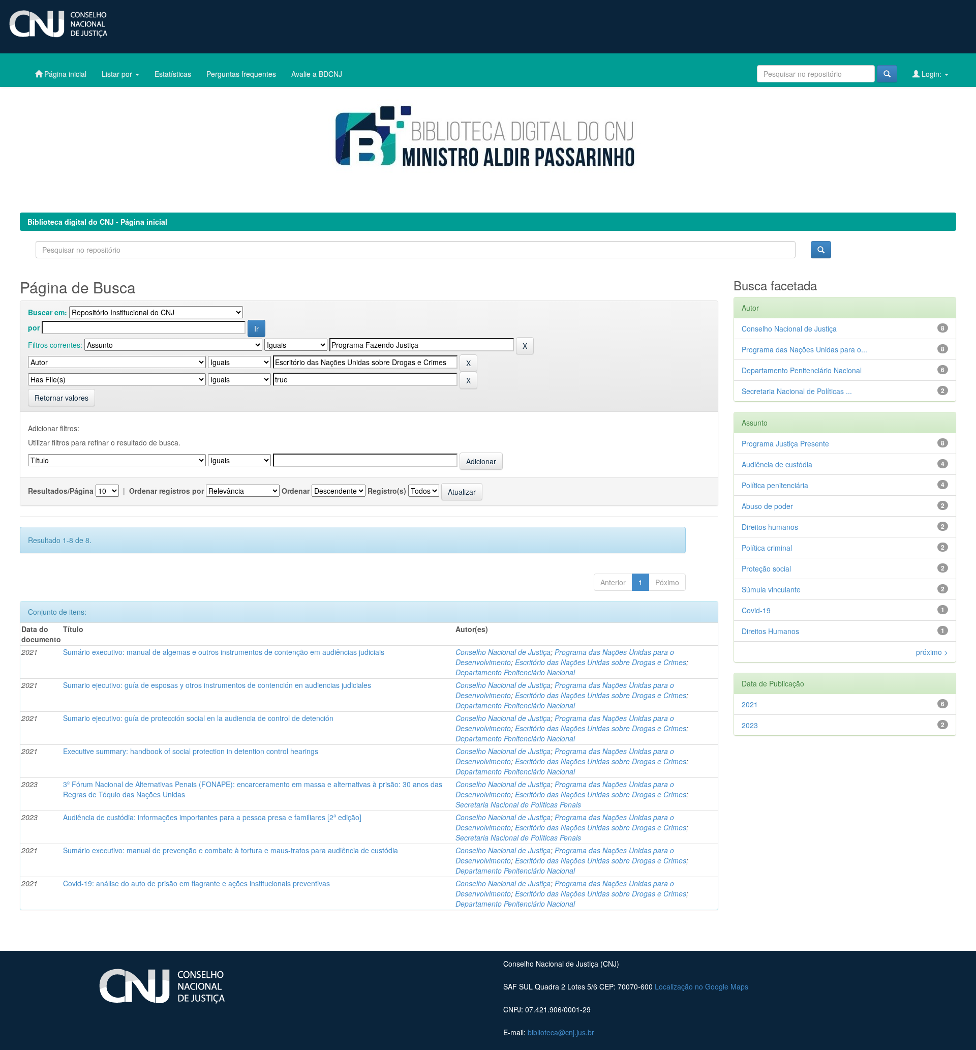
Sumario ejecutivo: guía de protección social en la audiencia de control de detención (198, 718)
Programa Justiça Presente (785, 443)
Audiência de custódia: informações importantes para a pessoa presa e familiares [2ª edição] (212, 817)
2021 (750, 704)
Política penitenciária (775, 485)
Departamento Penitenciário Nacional (515, 672)
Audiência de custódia (777, 464)
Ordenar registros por (166, 491)
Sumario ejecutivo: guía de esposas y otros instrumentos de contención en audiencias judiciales (217, 685)
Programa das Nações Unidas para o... (804, 349)
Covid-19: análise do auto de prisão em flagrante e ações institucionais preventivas (196, 883)
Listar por (118, 74)
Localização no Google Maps (701, 986)
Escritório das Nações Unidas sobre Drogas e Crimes (600, 662)
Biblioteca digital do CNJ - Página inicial (97, 222)
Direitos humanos (770, 527)
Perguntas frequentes (241, 74)
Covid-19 (756, 610)
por (34, 327)
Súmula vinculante (771, 589)
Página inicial (64, 74)
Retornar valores (61, 398)
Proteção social (766, 568)
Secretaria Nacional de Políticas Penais (518, 804)
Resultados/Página (61, 491)
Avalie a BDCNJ (316, 74)
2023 (750, 725)
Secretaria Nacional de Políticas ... (797, 391)
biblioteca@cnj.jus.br (561, 1032)
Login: (931, 74)
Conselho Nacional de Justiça (503, 652)
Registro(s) (387, 491)
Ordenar (296, 491)
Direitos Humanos (770, 631)
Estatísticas (173, 74)
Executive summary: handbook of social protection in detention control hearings (190, 751)
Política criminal (767, 548)
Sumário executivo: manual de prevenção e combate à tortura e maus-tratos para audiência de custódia (230, 850)
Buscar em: (47, 312)
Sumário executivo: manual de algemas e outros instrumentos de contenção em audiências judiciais (223, 652)
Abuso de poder (767, 506)
